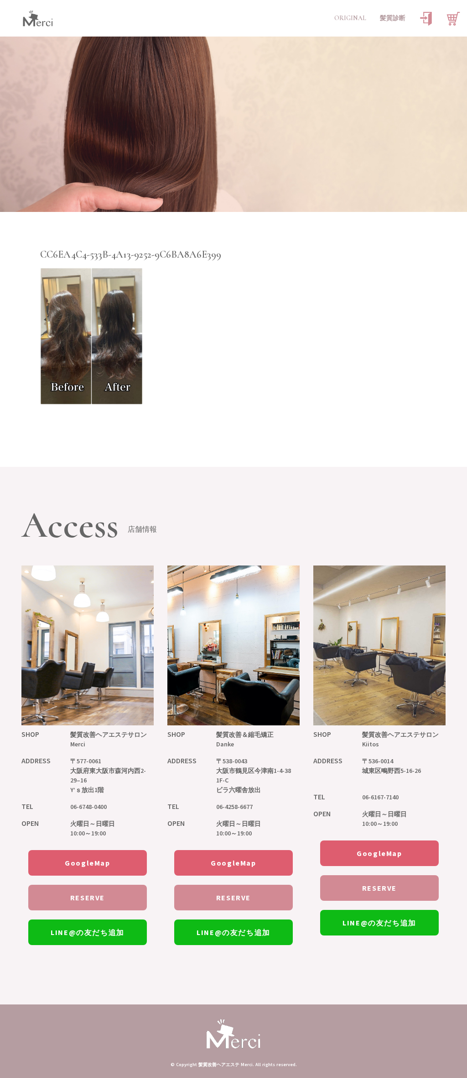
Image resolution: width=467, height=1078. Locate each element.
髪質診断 (392, 18)
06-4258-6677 (234, 807)
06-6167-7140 (380, 797)
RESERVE (87, 897)
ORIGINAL (350, 18)
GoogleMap (87, 862)
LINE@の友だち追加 (88, 932)
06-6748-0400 (88, 807)
